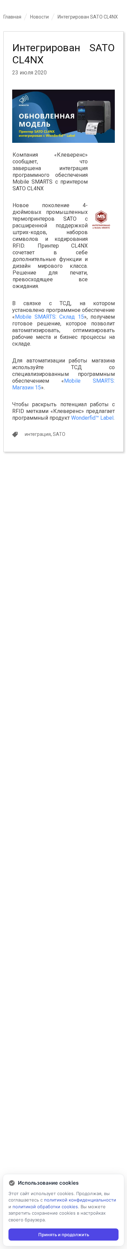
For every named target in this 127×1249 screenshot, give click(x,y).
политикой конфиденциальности (80, 1200)
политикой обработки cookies (45, 1206)
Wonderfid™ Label (92, 418)
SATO (59, 434)
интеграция (38, 434)
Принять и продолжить (63, 1234)
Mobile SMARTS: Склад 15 (49, 317)
